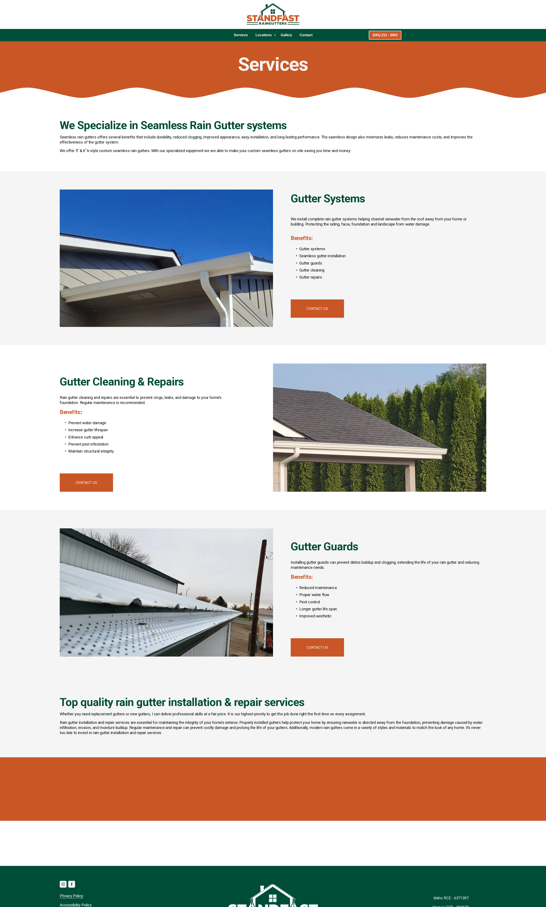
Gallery (286, 35)
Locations (264, 35)
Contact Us (317, 309)
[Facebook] (71, 884)
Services (241, 35)
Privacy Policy (71, 896)
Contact (306, 35)
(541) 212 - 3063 (385, 35)
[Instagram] (63, 884)
